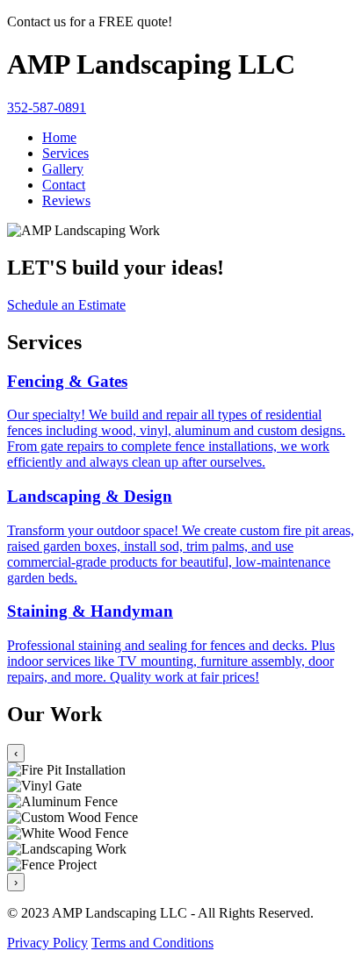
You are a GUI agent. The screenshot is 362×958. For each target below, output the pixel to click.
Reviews (66, 200)
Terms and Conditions (152, 942)
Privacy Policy (47, 942)
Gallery (62, 168)
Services (65, 153)
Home (59, 137)
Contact (63, 184)
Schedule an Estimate (66, 304)
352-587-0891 (46, 107)
